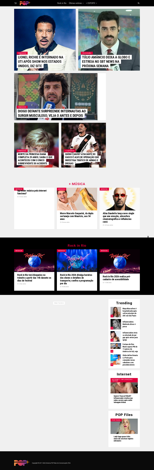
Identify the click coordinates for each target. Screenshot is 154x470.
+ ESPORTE (90, 3)
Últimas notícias (75, 3)
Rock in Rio (61, 3)
